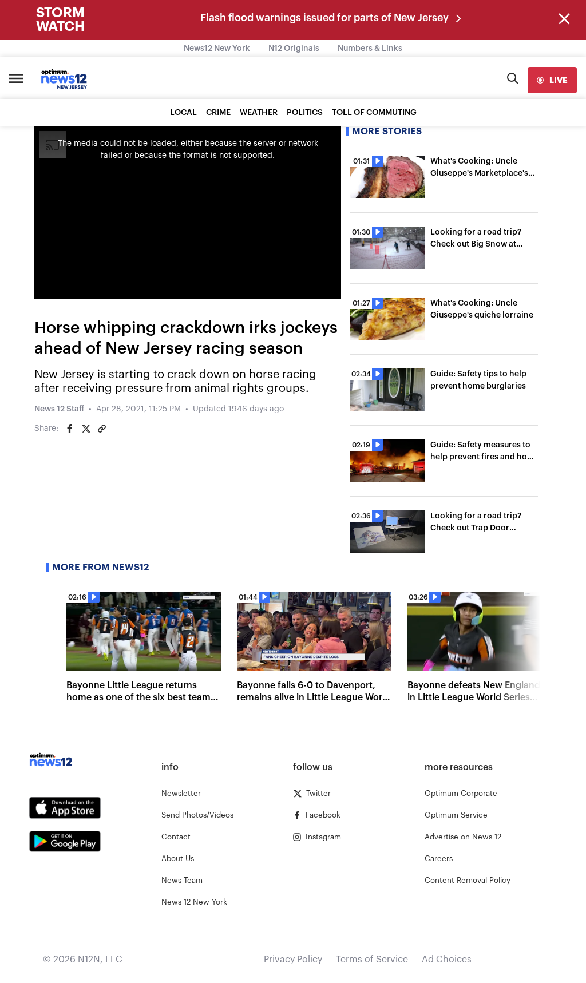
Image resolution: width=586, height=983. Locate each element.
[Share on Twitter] (85, 428)
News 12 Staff (59, 409)
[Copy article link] (101, 428)
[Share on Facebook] (69, 428)
